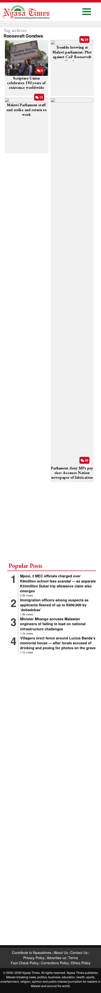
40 (86, 460)
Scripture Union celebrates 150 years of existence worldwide (26, 83)
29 (86, 39)
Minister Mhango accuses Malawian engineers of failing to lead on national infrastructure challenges (53, 623)
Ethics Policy (80, 962)
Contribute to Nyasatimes (32, 952)
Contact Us (79, 952)
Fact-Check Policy (25, 962)
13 (41, 97)
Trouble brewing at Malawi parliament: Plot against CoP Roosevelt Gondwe (72, 54)
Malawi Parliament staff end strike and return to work (26, 109)
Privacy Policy (34, 957)
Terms (73, 957)
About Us (61, 952)
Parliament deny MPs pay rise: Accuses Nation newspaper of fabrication (72, 472)
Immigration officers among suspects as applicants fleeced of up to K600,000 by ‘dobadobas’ (54, 604)
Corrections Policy (55, 962)
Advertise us (56, 957)
